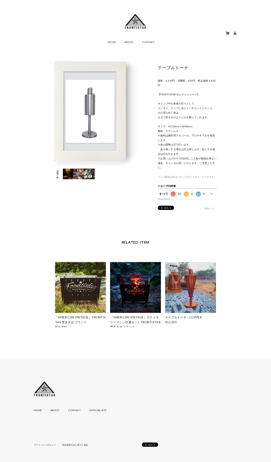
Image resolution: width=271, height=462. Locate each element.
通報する (209, 208)
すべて (163, 194)
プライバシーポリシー (45, 445)
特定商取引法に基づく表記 (75, 445)
